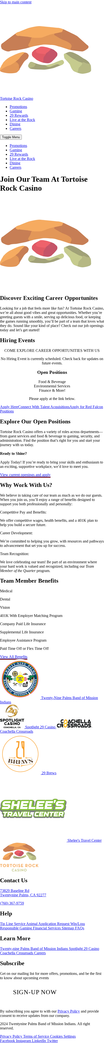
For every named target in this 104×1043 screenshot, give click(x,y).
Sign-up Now (35, 992)
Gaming (16, 111)
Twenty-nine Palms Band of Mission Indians (34, 949)
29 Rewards (19, 115)
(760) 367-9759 (12, 903)
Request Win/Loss (71, 924)
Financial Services (47, 928)
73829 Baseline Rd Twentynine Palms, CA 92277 (23, 893)
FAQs (79, 928)
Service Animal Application (35, 924)
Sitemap (68, 928)
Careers (15, 128)
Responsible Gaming (16, 928)
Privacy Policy (69, 1011)
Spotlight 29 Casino (84, 949)
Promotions (18, 107)
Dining (15, 124)
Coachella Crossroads (16, 953)
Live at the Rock (22, 120)
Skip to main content (15, 2)
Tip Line (7, 924)
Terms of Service (36, 1036)
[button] (11, 137)
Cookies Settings (63, 1036)
